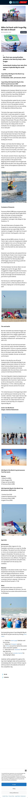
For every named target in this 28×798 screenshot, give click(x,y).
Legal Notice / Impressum (20, 796)
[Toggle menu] (2, 2)
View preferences (14, 792)
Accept (14, 784)
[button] (26, 770)
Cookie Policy (5, 796)
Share (24, 32)
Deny (14, 788)
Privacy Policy (11, 796)
